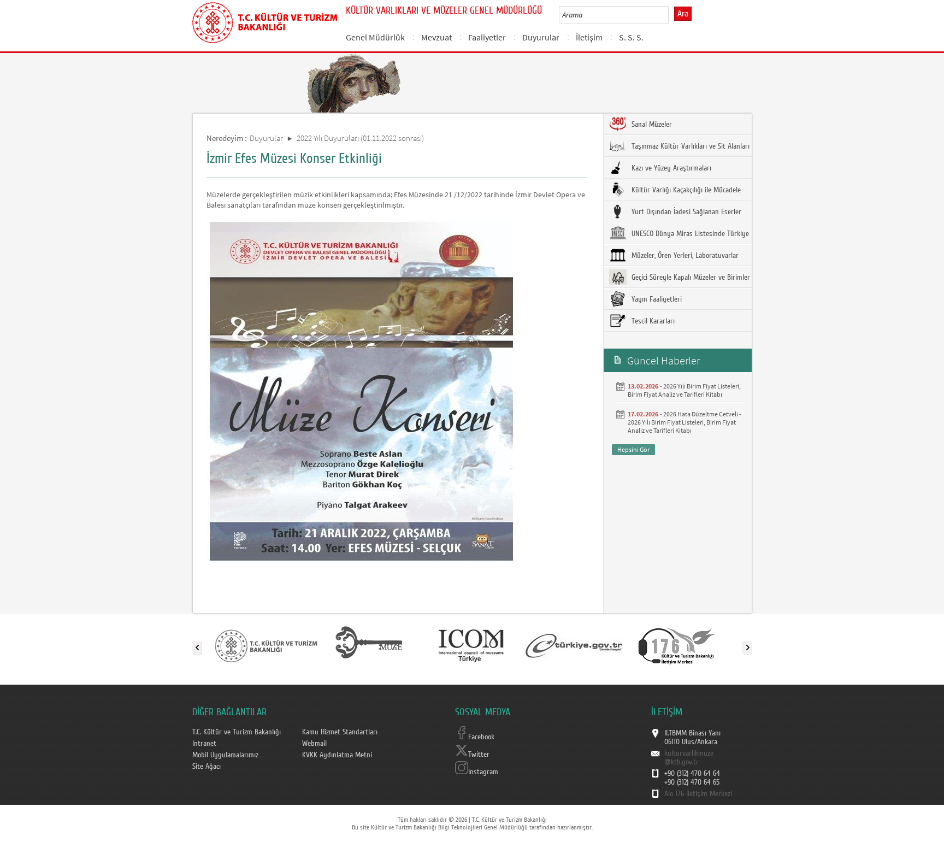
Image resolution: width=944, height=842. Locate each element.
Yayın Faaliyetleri (655, 299)
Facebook (481, 737)
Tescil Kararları (652, 321)
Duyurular (540, 37)
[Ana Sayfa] (264, 20)
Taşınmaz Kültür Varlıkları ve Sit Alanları (689, 146)
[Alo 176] (677, 645)
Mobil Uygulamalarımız (225, 755)
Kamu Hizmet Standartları (339, 732)
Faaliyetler (487, 37)
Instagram (483, 772)
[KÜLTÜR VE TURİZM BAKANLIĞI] (266, 645)
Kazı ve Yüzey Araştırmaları (670, 168)
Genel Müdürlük (375, 37)
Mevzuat (436, 37)
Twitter (478, 754)
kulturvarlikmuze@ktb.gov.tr (688, 758)
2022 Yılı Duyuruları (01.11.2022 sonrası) (360, 138)
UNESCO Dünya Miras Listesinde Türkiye (689, 233)
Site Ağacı (206, 766)
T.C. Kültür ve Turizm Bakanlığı (236, 732)
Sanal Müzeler (650, 124)
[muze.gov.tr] (368, 645)
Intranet (204, 743)
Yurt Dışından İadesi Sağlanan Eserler (685, 212)
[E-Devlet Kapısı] (574, 645)
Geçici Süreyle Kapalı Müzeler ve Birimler (689, 277)
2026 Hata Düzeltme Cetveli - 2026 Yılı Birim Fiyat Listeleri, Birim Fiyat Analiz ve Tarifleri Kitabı (684, 422)
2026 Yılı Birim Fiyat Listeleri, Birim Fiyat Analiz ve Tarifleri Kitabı (684, 390)
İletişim (589, 37)
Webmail (314, 743)
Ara (682, 14)
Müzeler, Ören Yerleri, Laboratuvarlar (684, 255)
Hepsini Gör (633, 449)
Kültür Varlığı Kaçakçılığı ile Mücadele (685, 190)
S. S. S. (631, 37)
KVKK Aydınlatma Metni (337, 755)
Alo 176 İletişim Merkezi (698, 794)
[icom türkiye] (471, 645)
